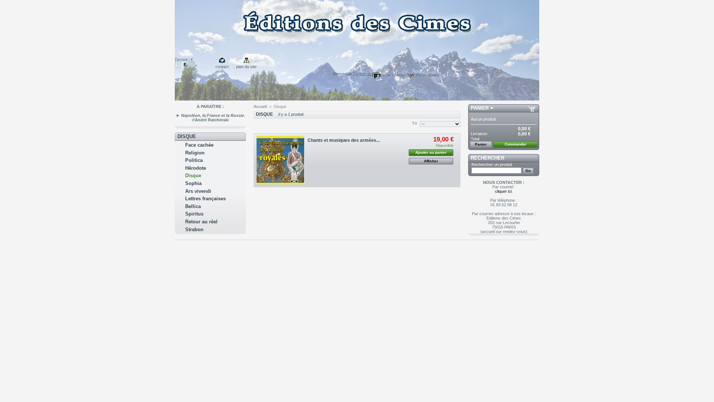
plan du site (246, 66)
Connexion (362, 73)
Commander (516, 144)
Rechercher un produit (492, 164)
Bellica (193, 206)
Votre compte (393, 75)
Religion (195, 153)
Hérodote (195, 168)
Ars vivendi (198, 191)
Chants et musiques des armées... (344, 140)
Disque (193, 175)
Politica (194, 160)
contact (222, 66)
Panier (427, 75)
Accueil (260, 106)
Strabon (194, 229)
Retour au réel (201, 221)
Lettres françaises (205, 198)
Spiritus (194, 214)
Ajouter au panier (431, 152)
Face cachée (199, 145)
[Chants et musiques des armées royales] (280, 160)
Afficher (431, 161)
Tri (414, 123)
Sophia (193, 183)
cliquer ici (503, 191)
